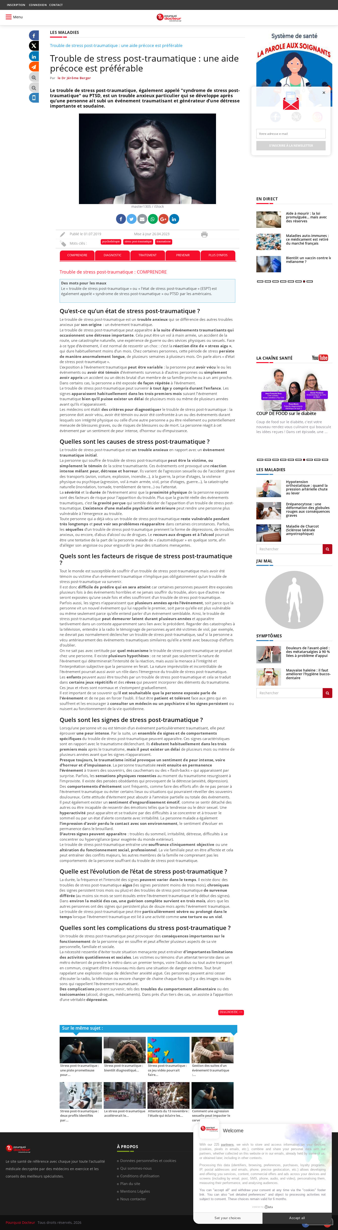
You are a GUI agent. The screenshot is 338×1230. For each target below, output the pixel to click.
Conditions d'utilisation (139, 1175)
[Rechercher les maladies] (327, 549)
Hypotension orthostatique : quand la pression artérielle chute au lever (307, 487)
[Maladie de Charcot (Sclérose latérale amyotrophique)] (268, 532)
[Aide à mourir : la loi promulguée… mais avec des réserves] (268, 219)
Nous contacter (133, 1198)
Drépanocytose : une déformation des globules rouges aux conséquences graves (308, 510)
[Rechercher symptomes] (327, 693)
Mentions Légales (135, 1191)
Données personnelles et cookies (148, 1160)
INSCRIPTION (16, 5)
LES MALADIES (271, 469)
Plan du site (130, 1183)
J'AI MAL (264, 561)
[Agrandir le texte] (34, 77)
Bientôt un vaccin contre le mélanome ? (309, 259)
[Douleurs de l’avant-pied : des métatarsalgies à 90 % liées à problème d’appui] (268, 654)
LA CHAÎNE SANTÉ (274, 358)
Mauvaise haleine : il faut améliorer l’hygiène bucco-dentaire (308, 674)
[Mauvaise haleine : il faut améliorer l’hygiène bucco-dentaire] (268, 676)
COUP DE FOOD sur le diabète (286, 413)
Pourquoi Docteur (21, 1222)
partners (227, 1144)
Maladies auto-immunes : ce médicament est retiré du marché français (307, 239)
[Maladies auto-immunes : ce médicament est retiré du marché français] (268, 242)
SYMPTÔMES (269, 636)
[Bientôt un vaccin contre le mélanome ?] (268, 264)
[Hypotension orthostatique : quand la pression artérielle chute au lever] (268, 488)
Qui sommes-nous (136, 1168)
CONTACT (56, 5)
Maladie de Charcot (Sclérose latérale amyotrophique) (302, 530)
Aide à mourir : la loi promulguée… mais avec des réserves (306, 217)
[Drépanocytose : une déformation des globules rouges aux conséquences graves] (268, 510)
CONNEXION (38, 5)
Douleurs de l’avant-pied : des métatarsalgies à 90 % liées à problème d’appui (308, 652)
